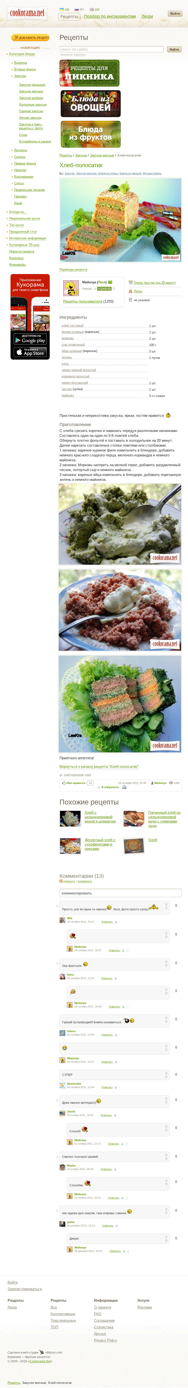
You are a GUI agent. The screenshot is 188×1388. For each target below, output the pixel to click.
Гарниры (20, 196)
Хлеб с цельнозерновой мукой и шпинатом (100, 816)
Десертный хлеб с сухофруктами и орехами (100, 844)
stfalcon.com (53, 1352)
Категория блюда (22, 54)
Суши (23, 135)
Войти (175, 13)
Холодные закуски (33, 104)
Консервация (23, 176)
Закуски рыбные (31, 98)
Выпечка (20, 63)
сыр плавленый (73, 344)
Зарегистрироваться (25, 1289)
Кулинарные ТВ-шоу (24, 245)
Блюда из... (18, 212)
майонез (68, 395)
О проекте (102, 1307)
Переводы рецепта (73, 269)
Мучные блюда (152, 173)
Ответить (107, 921)
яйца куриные (72, 351)
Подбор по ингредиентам (110, 16)
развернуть (85, 881)
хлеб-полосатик (73, 774)
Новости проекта (21, 251)
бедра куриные (73, 332)
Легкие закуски (30, 118)
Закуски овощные (32, 85)
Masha (71, 1165)
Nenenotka (74, 1083)
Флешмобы (17, 264)
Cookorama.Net (40, 1361)
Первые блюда (25, 163)
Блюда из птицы (108, 173)
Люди (147, 16)
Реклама (144, 1307)
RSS (60, 881)
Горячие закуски (31, 111)
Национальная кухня (24, 218)
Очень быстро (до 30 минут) (155, 283)
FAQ (97, 1314)
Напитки (20, 170)
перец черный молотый (79, 370)
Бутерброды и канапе (35, 141)
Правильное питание (29, 190)
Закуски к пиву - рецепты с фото (31, 126)
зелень (67, 357)
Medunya (160, 783)
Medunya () (94, 282)
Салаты (19, 157)
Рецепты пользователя (82, 301)
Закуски (20, 76)
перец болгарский (75, 383)
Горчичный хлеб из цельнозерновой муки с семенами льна (164, 819)
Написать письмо (110, 282)
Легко (138, 291)
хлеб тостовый (72, 325)
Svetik (71, 1111)
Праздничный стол (23, 231)
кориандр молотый (75, 376)
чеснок (67, 389)
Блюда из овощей (130, 173)
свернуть (69, 881)
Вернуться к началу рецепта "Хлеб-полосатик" (99, 766)
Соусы (19, 183)
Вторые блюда (25, 69)
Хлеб (152, 840)
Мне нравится (76, 783)
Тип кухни (16, 225)
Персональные (63, 1320)
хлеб (88, 774)
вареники (79, 54)
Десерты (20, 150)
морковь (68, 338)
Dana (70, 974)
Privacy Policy (105, 1340)
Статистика (103, 1327)
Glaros (71, 1031)
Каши (18, 203)
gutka (70, 1222)
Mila (69, 918)
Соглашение (104, 1320)
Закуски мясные (31, 91)
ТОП (54, 1327)
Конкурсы (16, 258)
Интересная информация (27, 238)
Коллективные (63, 1314)
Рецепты (69, 16)
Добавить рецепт (34, 37)
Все (54, 1307)
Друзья (100, 1334)
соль (65, 363)
